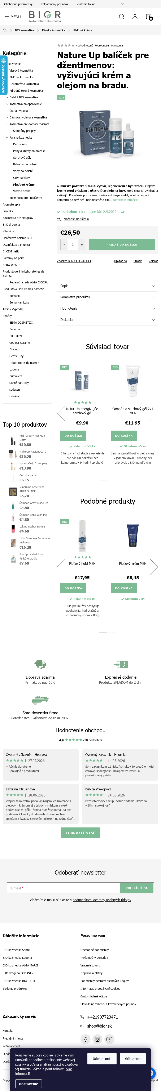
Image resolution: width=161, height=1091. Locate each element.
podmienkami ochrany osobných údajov (102, 900)
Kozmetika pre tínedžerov (25, 198)
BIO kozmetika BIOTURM (19, 981)
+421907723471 (102, 1016)
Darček (7, 1062)
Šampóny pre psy (24, 131)
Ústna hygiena (18, 111)
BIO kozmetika (12, 64)
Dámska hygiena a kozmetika (28, 117)
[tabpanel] (82, 418)
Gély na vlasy (21, 178)
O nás (6, 1054)
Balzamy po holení (24, 164)
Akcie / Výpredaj (13, 309)
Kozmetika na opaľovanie (25, 104)
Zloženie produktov (15, 989)
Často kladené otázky (94, 996)
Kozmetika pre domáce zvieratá (29, 124)
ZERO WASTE (11, 265)
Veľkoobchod (11, 1046)
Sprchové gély (22, 158)
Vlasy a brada (21, 191)
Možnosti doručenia (76, 219)
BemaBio (15, 296)
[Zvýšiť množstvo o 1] (81, 244)
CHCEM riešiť (11, 251)
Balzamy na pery (13, 258)
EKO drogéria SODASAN (18, 973)
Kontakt (8, 1031)
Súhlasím (132, 1058)
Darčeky (8, 211)
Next (154, 413)
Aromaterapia (11, 204)
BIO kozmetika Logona (17, 958)
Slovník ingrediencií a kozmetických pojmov (108, 1004)
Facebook (85, 1039)
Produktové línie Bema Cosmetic (23, 289)
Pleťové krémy (24, 184)
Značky (7, 316)
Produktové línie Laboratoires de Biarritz (23, 273)
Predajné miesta (13, 1038)
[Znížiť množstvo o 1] (64, 244)
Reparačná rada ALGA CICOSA (28, 282)
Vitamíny (8, 231)
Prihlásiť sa (137, 888)
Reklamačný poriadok (54, 4)
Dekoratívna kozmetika (24, 84)
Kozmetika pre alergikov (18, 218)
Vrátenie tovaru (86, 4)
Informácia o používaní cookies (100, 989)
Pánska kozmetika (20, 137)
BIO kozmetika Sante (16, 950)
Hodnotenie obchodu (81, 730)
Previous (61, 413)
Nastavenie (28, 1084)
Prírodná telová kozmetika (26, 91)
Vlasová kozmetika (21, 70)
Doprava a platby (91, 973)
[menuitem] (27, 322)
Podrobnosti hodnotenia (109, 45)
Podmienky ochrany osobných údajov (104, 981)
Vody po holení (22, 171)
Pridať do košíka (121, 244)
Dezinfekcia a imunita (16, 245)
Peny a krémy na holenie (29, 151)
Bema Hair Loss (19, 302)
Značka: (74, 261)
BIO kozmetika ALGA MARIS (20, 965)
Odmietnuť (102, 1058)
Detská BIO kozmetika (23, 97)
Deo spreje (20, 144)
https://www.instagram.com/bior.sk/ (97, 1039)
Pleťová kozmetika (21, 77)
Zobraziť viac (81, 833)
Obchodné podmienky (18, 4)
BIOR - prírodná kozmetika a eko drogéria (109, 1039)
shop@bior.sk (99, 1025)
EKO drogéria (11, 224)
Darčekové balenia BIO (17, 238)
